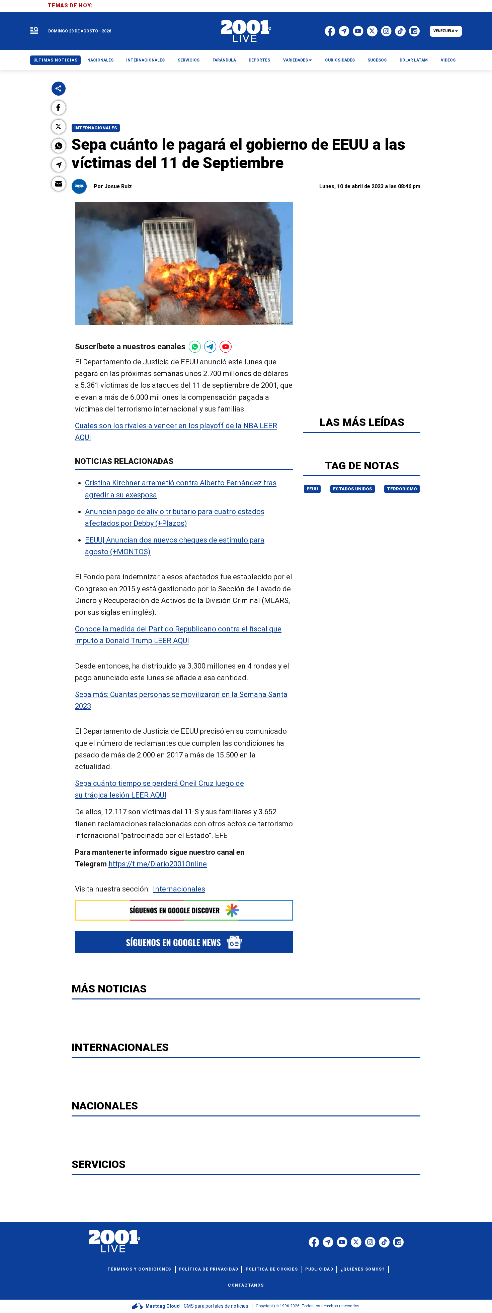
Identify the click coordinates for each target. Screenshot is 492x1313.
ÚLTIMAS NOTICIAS (55, 60)
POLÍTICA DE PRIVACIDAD (208, 1269)
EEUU (312, 488)
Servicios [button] (188, 60)
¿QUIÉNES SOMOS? (363, 1269)
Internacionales (95, 127)
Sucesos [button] (377, 60)
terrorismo (402, 488)
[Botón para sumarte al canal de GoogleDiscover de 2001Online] (184, 910)
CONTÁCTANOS (246, 1285)
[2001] (246, 31)
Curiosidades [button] (340, 60)
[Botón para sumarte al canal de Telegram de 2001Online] (210, 347)
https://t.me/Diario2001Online (157, 864)
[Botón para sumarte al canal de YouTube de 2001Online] (226, 347)
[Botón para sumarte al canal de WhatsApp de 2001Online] (195, 347)
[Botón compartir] (59, 89)
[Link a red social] (314, 1242)
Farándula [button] (224, 60)
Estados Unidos (352, 488)
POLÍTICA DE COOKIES (272, 1269)
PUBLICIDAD (319, 1269)
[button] (59, 108)
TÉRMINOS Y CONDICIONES (139, 1269)
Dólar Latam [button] (414, 60)
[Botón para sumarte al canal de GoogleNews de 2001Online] (184, 941)
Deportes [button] (259, 60)
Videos (448, 60)
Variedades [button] (295, 60)
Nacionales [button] (100, 60)
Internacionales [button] (145, 60)
